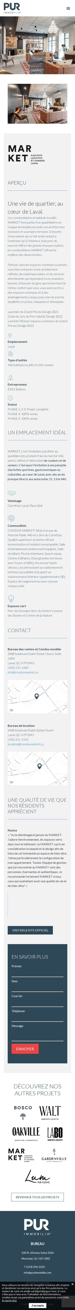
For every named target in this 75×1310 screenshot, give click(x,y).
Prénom (17, 966)
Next (62, 103)
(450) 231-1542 (18, 739)
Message (17, 1026)
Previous (12, 103)
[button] (68, 8)
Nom (15, 981)
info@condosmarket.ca (23, 672)
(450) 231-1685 (18, 667)
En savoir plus (9, 1300)
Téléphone (18, 1011)
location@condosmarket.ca (26, 744)
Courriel (17, 996)
